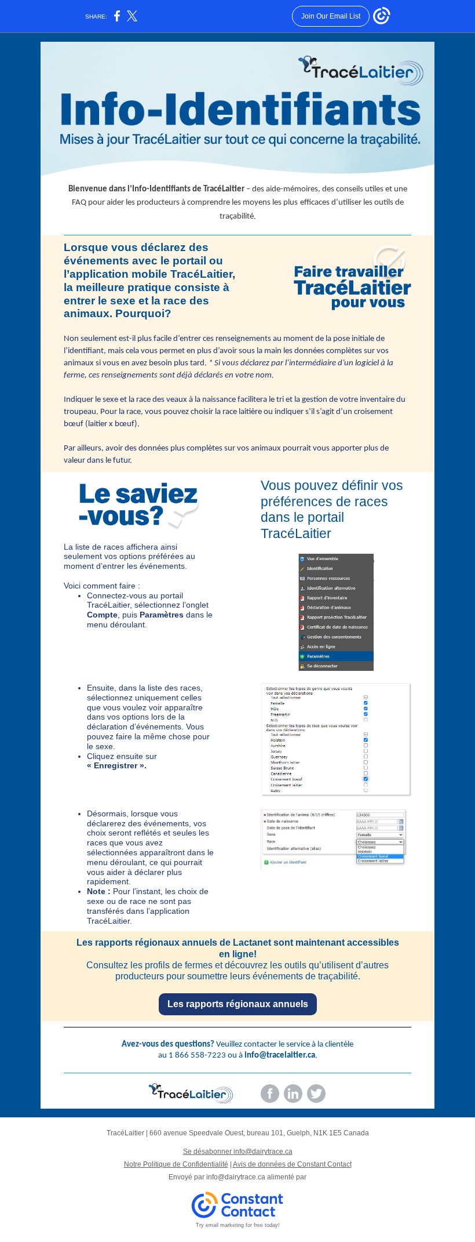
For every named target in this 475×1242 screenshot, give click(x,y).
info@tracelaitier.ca (279, 1055)
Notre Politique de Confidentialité (176, 1164)
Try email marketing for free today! (238, 1225)
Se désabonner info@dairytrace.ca (238, 1151)
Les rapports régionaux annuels (237, 1004)
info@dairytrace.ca (235, 1177)
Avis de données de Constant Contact (292, 1164)
